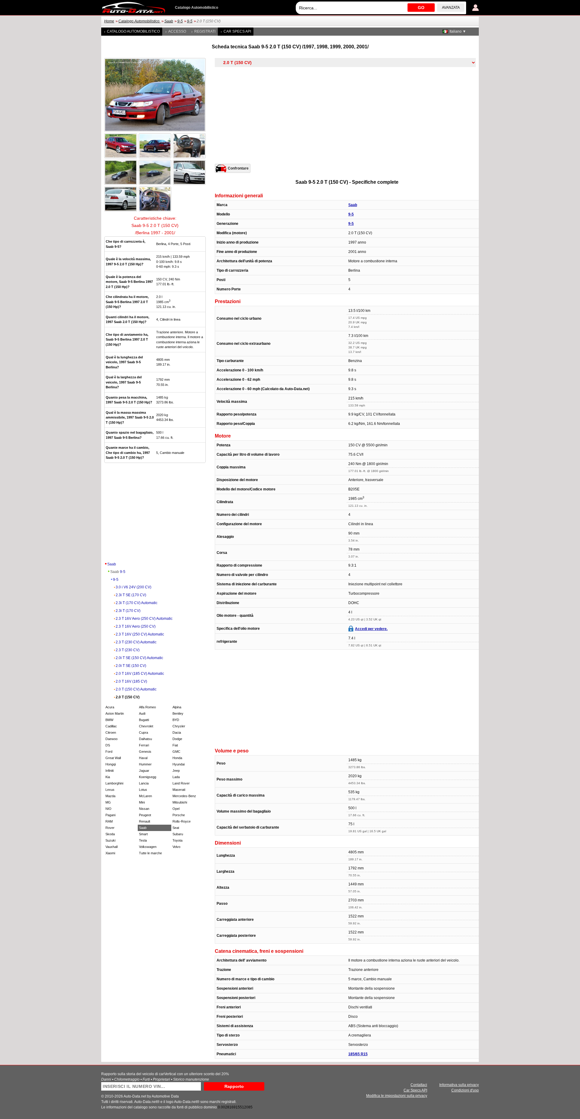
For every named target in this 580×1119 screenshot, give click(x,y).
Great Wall (113, 758)
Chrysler (178, 726)
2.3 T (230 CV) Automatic (136, 642)
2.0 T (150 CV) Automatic (136, 689)
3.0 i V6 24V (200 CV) (133, 587)
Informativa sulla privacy (459, 1085)
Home (109, 21)
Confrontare (238, 168)
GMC (176, 751)
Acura (109, 707)
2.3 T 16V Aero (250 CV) (136, 626)
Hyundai (178, 764)
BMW (109, 720)
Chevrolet (146, 726)
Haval (143, 758)
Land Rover (181, 783)
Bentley (177, 713)
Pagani (110, 815)
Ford (108, 751)
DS (107, 745)
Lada (176, 777)
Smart (143, 834)
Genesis (145, 751)
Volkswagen (147, 847)
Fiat (175, 745)
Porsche (178, 815)
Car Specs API (237, 31)
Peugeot (145, 815)
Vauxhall (111, 847)
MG (108, 802)
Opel (175, 808)
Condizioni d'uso (465, 1090)
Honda (177, 758)
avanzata (451, 7)
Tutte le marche (150, 853)
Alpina (176, 707)
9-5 (180, 21)
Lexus (109, 789)
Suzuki (110, 840)
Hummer (145, 764)
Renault (144, 821)
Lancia (144, 783)
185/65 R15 (358, 1054)
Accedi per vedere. (371, 629)
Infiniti (109, 770)
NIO (108, 808)
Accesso (177, 31)
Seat (175, 828)
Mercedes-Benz (184, 796)
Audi (142, 713)
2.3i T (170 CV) (128, 611)
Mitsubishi (179, 802)
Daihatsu (145, 739)
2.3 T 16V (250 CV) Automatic (140, 634)
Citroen (110, 732)
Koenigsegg (147, 777)
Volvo (176, 847)
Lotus (143, 789)
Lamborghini (114, 783)
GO (421, 7)
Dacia (176, 732)
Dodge (177, 739)
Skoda (110, 834)
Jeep (176, 770)
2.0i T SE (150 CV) (131, 666)
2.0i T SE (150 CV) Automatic (139, 658)
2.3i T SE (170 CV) (131, 595)
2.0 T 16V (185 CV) (131, 681)
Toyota (177, 840)
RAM (109, 821)
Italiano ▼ (458, 31)
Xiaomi (110, 853)
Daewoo (111, 739)
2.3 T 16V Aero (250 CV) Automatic (144, 618)
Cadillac (111, 726)
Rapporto (234, 1086)
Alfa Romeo (147, 707)
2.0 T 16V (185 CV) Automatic (140, 673)
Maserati (178, 789)
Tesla (143, 840)
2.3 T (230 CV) (128, 650)
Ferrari (144, 745)
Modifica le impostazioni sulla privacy (396, 1096)
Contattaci (419, 1085)
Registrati (204, 31)
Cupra (143, 732)
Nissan (144, 808)
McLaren (145, 796)
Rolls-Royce (181, 821)
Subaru (177, 834)
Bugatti (144, 720)
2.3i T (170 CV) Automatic (136, 603)
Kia (107, 777)
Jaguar (144, 770)
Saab (168, 21)
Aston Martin (114, 713)
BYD (175, 720)
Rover (109, 828)
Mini (142, 802)
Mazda (110, 796)
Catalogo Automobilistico (139, 21)
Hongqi (110, 764)
